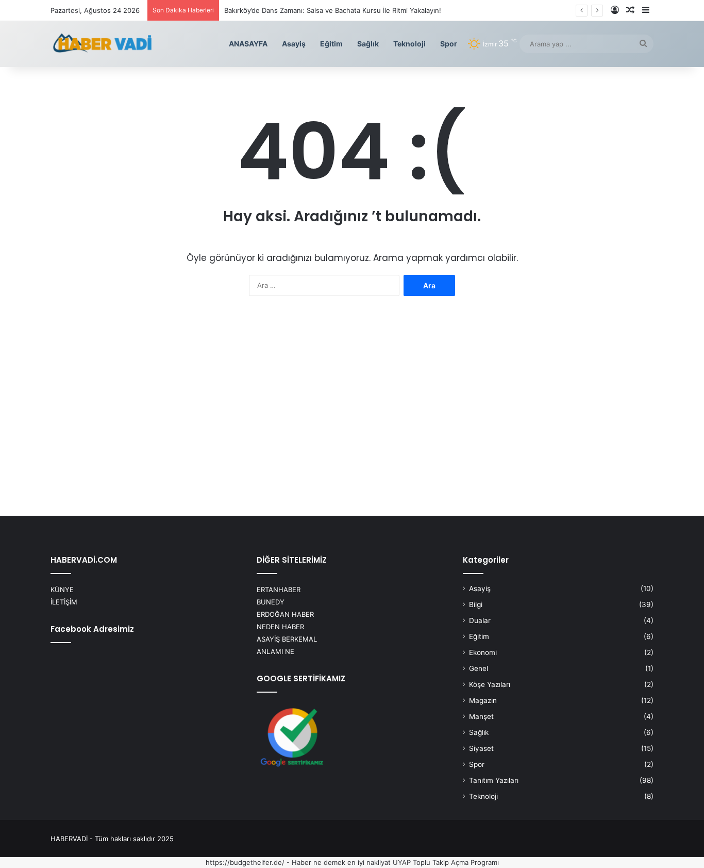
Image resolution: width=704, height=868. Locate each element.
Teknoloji (409, 43)
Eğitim (331, 43)
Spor (448, 43)
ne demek (329, 862)
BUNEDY (270, 602)
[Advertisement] (352, 409)
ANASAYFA (248, 43)
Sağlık (368, 43)
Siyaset (481, 748)
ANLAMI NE (275, 651)
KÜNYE (62, 589)
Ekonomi (483, 652)
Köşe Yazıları (489, 684)
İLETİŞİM (64, 602)
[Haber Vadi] (102, 44)
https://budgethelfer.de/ (245, 862)
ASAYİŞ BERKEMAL (287, 639)
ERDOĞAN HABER (285, 614)
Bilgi (475, 604)
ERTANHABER (278, 589)
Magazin (483, 700)
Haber (301, 862)
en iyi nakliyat (369, 862)
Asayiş (294, 43)
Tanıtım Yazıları (493, 780)
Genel (478, 668)
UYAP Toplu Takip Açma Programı (446, 862)
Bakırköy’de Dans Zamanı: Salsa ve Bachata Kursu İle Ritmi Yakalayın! (332, 10)
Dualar (480, 620)
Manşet (481, 716)
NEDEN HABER (280, 627)
